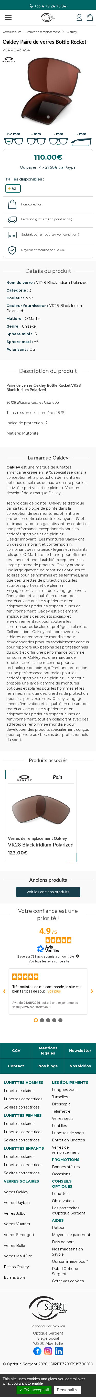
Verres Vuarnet (17, 1224)
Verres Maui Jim (18, 1256)
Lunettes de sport (68, 1133)
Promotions (66, 1159)
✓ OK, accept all (34, 1390)
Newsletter (80, 1050)
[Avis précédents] (4, 991)
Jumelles (60, 1097)
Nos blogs (48, 1066)
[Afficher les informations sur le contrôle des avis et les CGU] (78, 956)
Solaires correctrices (21, 1107)
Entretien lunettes (68, 1140)
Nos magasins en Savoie (67, 1252)
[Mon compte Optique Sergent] (79, 17)
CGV (16, 1050)
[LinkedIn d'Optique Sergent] (59, 1351)
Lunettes (60, 1193)
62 (14, 188)
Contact (16, 1066)
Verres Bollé (14, 1245)
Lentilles (59, 1125)
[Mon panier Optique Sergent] (89, 17)
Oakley (72, 32)
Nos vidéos (80, 1066)
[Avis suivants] (91, 991)
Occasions (61, 1174)
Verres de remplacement (43, 32)
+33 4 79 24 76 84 (50, 8)
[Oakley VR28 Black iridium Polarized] (41, 816)
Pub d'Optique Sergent (65, 1271)
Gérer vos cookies (68, 1281)
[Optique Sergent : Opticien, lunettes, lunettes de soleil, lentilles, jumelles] (48, 17)
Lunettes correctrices (23, 1099)
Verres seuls (62, 1118)
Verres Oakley (16, 1192)
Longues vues (64, 1089)
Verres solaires (12, 32)
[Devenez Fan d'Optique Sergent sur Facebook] (37, 1351)
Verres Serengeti (19, 1234)
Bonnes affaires (66, 1167)
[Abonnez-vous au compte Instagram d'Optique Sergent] (48, 1351)
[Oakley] (24, 778)
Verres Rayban (17, 1202)
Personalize (68, 1390)
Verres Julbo (15, 1213)
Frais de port (63, 1242)
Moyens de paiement (71, 1234)
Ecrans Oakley (16, 1267)
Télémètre (61, 1111)
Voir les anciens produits (48, 892)
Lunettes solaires (19, 1090)
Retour (58, 1227)
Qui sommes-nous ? (70, 1261)
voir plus (54, 991)
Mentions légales (48, 1050)
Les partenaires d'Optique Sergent (68, 1210)
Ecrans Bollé (15, 1277)
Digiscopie (61, 1104)
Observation (63, 1200)
